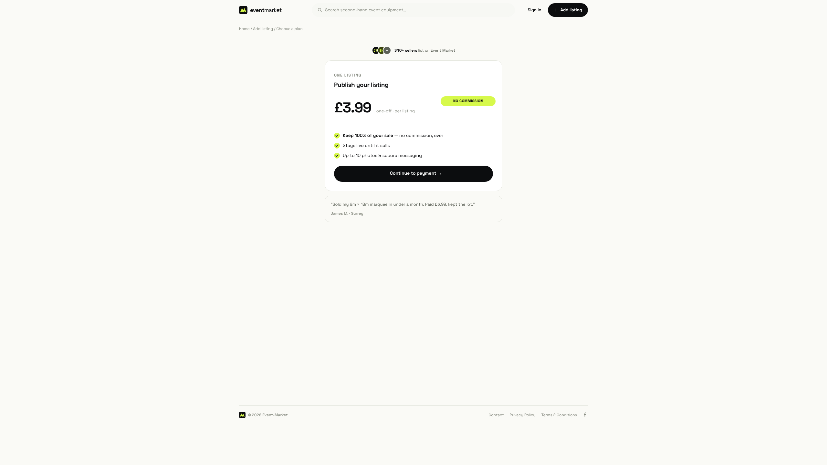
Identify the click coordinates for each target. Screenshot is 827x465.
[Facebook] (585, 414)
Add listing (263, 28)
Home (244, 28)
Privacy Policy (523, 415)
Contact (496, 415)
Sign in (534, 10)
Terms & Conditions (559, 415)
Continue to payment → (416, 173)
